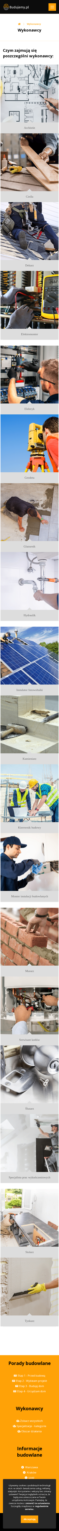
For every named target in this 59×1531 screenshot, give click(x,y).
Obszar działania (31, 1431)
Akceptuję (30, 1519)
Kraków (31, 1472)
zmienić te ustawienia (37, 1503)
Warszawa (31, 1467)
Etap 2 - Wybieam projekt (31, 1381)
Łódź (31, 1478)
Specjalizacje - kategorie (31, 1426)
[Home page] (19, 23)
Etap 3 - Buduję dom (31, 1386)
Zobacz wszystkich (31, 1421)
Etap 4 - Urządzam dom (31, 1391)
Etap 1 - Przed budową (31, 1375)
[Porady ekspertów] (16, 6)
